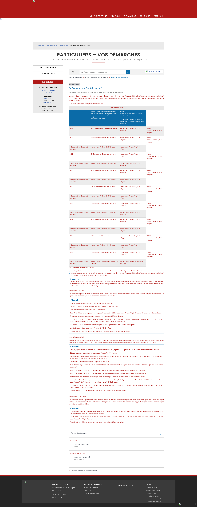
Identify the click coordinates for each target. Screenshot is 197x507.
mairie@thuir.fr (48, 103)
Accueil (41, 46)
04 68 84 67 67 (48, 98)
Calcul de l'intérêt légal (81, 444)
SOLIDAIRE (145, 16)
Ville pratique (51, 46)
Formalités (63, 46)
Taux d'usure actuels (81, 457)
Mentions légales (153, 496)
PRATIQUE (116, 16)
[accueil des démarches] (72, 71)
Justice (86, 77)
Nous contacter (125, 486)
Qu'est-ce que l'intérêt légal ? (119, 77)
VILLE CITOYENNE (98, 16)
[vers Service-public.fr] (154, 71)
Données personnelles (155, 499)
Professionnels (48, 67)
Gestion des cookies (154, 502)
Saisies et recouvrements (99, 77)
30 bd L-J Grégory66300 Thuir (48, 91)
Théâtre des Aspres (153, 490)
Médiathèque (151, 493)
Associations (47, 73)
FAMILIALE (159, 16)
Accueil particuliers (75, 77)
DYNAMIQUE (130, 16)
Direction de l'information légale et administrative (83, 470)
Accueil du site (152, 488)
